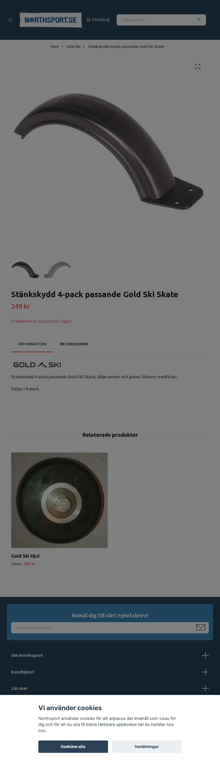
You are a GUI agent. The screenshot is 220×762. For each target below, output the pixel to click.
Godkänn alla (73, 746)
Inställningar (147, 746)
